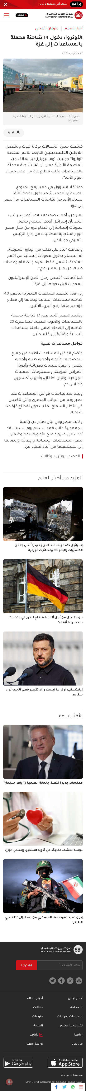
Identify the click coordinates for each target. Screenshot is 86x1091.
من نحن (77, 1044)
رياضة (78, 1035)
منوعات (37, 1017)
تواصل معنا (34, 1044)
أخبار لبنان (75, 998)
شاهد (34, 1035)
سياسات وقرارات (70, 1017)
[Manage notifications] (9, 1082)
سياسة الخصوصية (72, 1075)
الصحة (38, 1026)
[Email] (81, 1087)
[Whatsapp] (72, 1087)
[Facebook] (56, 1087)
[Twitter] (64, 1087)
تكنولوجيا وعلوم (71, 1026)
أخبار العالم (74, 29)
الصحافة (76, 1007)
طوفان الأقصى (46, 29)
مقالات (38, 1007)
